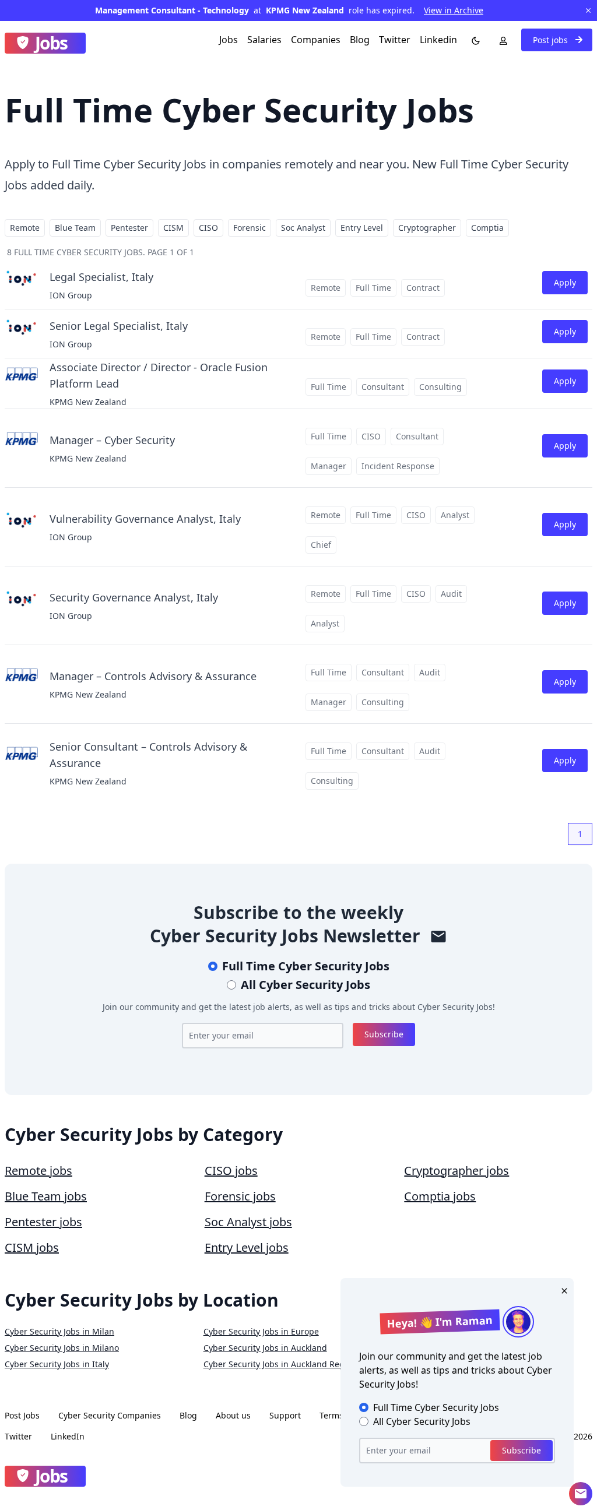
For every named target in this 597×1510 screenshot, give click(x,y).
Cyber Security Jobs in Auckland (265, 1347)
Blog (360, 39)
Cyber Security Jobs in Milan (59, 1331)
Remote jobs (38, 1170)
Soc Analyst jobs (248, 1222)
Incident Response (397, 465)
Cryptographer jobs (456, 1170)
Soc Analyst (303, 227)
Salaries (264, 39)
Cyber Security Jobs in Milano (62, 1347)
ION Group (71, 295)
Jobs (228, 39)
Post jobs (551, 39)
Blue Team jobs (46, 1196)
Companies (315, 39)
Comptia (487, 227)
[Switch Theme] (473, 40)
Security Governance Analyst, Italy (134, 597)
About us (233, 1415)
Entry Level (361, 227)
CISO (208, 227)
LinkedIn (68, 1436)
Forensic (249, 227)
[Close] (562, 1290)
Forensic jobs (240, 1196)
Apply (565, 282)
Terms (331, 1415)
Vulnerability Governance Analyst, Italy (145, 519)
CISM (173, 227)
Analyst (455, 514)
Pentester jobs (43, 1222)
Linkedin (438, 39)
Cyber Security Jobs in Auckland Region (280, 1364)
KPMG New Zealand (88, 401)
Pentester (129, 227)
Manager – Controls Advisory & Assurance (153, 676)
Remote (25, 227)
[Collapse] (580, 1493)
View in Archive (453, 10)
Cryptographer (427, 227)
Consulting (440, 386)
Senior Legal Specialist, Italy (119, 326)
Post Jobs (22, 1415)
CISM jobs (32, 1247)
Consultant (382, 386)
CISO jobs (231, 1170)
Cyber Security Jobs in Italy (57, 1364)
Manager (328, 465)
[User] (501, 40)
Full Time (373, 287)
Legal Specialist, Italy (101, 277)
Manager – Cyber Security (112, 440)
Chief (321, 544)
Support (285, 1415)
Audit (451, 593)
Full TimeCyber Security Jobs (305, 966)
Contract (423, 287)
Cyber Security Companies (109, 1415)
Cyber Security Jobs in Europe (261, 1331)
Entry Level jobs (247, 1247)
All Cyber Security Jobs (305, 984)
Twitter (394, 39)
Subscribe (383, 1034)
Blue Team (75, 227)
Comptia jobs (440, 1196)
